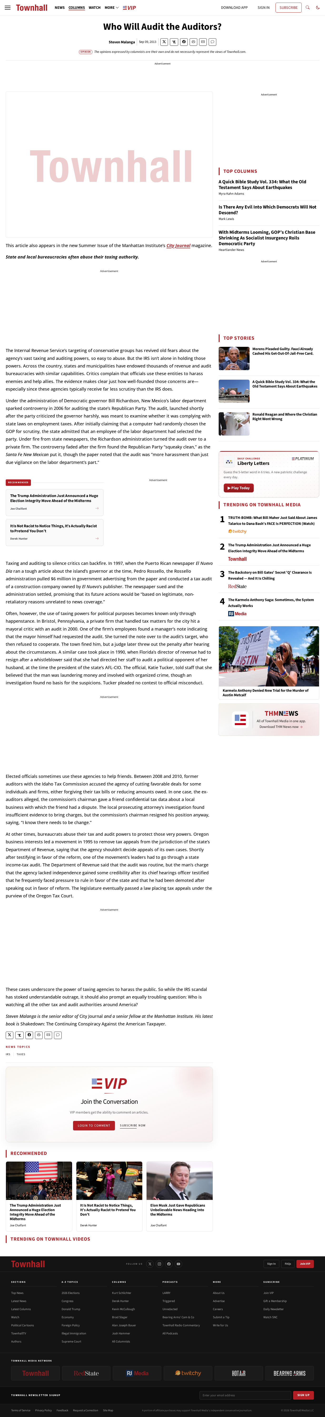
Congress (67, 1301)
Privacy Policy (43, 1410)
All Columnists (121, 1341)
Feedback (62, 1410)
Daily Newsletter (273, 1309)
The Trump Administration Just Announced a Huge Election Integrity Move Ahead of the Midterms (35, 1212)
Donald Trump (71, 1309)
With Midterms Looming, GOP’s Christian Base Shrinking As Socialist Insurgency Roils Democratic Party (267, 238)
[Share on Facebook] (184, 42)
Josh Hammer (121, 1333)
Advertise (219, 1301)
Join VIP (305, 1264)
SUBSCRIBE (289, 7)
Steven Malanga (122, 42)
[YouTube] (178, 1264)
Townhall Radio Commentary (181, 1325)
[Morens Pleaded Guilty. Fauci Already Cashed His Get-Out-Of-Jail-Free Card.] (234, 358)
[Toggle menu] (7, 7)
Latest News (18, 1301)
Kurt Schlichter (121, 1293)
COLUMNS (77, 7)
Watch (15, 1317)
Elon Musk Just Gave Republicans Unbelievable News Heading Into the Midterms (177, 1210)
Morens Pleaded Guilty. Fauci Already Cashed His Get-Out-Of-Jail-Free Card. (283, 351)
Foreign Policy (71, 1325)
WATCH (95, 7)
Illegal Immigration (74, 1333)
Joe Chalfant (18, 1225)
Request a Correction (85, 1410)
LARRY (166, 1293)
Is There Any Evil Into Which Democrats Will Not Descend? (267, 210)
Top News (17, 1293)
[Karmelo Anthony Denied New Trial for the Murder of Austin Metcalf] (269, 656)
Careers (218, 1309)
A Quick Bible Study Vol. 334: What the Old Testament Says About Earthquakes (262, 185)
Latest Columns (21, 1309)
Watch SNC (270, 1317)
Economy (68, 1317)
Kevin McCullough (123, 1309)
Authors (16, 1341)
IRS (8, 1054)
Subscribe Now (133, 1125)
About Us (218, 1293)
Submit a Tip (221, 1317)
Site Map (108, 1410)
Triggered (168, 1301)
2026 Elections (70, 1293)
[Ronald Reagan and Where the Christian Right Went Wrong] (234, 424)
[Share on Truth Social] (174, 42)
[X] (150, 1264)
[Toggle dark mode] (318, 8)
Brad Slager (120, 1317)
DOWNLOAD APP (234, 7)
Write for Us (220, 1325)
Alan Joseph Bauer (124, 1325)
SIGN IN (264, 7)
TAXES (21, 1054)
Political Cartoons (22, 1325)
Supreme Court (71, 1341)
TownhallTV (18, 1333)
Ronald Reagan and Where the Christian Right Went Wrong (284, 417)
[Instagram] (159, 1264)
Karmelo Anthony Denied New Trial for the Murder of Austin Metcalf (265, 692)
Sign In (271, 1264)
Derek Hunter (88, 1225)
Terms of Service (20, 1410)
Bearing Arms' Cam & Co (178, 1317)
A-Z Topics (70, 1282)
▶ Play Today (239, 488)
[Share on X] (164, 42)
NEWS (60, 7)
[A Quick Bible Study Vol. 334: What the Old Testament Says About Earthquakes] (234, 391)
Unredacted (169, 1309)
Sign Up (303, 1395)
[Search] (308, 8)
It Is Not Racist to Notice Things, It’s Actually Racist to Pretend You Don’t (108, 1210)
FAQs (288, 1264)
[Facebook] (169, 1264)
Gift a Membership (275, 1301)
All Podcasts (170, 1333)
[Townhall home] (27, 1264)
